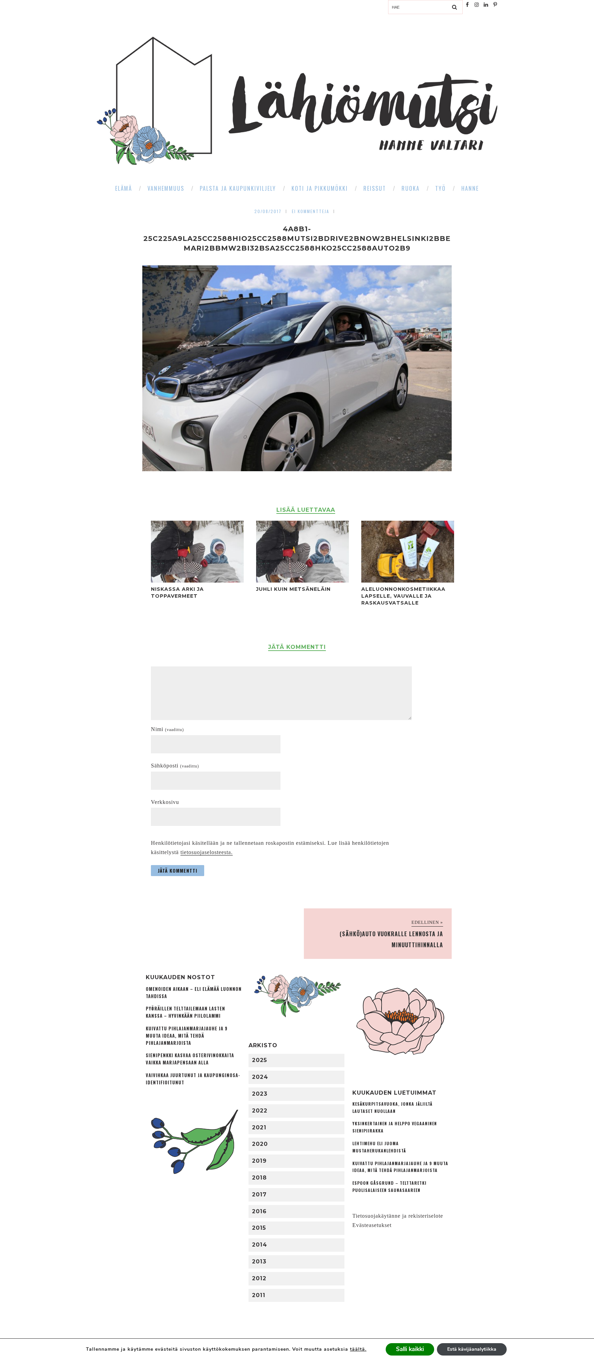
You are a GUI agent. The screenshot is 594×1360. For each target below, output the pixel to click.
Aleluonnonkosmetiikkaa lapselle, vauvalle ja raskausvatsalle (403, 596)
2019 (259, 1161)
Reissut (374, 188)
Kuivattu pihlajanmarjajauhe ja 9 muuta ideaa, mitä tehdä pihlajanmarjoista (187, 1035)
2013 (259, 1261)
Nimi (167, 729)
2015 (259, 1228)
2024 (260, 1077)
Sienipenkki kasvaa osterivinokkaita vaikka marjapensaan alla (190, 1059)
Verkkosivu (165, 802)
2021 (259, 1127)
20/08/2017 (268, 211)
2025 (259, 1060)
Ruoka (411, 188)
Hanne (470, 188)
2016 (259, 1211)
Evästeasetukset (372, 1225)
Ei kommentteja (310, 211)
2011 (258, 1295)
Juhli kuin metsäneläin (293, 589)
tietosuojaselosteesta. (206, 852)
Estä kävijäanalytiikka (471, 1349)
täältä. (358, 1349)
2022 (259, 1110)
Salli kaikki (410, 1349)
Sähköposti (175, 766)
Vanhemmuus (165, 188)
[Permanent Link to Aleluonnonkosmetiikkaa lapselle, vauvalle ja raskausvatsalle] (407, 581)
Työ (440, 188)
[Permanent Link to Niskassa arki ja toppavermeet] (197, 581)
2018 (259, 1177)
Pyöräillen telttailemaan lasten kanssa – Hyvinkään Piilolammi (185, 1012)
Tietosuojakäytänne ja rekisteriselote (397, 1216)
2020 (260, 1144)
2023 (259, 1094)
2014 (259, 1244)
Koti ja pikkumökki (320, 188)
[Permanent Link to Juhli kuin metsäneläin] (302, 581)
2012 (259, 1278)
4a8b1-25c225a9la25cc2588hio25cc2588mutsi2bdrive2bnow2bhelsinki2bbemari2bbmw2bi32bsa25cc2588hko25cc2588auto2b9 (297, 238)
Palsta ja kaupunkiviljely (238, 188)
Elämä (123, 188)
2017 (259, 1194)
